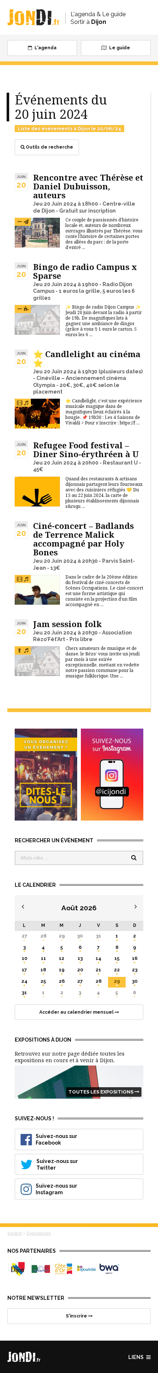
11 (43, 958)
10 (24, 958)
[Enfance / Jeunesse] (26, 221)
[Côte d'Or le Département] (63, 1269)
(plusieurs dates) (120, 371)
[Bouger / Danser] (19, 650)
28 (43, 936)
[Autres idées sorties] (19, 221)
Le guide (119, 47)
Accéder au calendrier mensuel (77, 1012)
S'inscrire (77, 1316)
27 (24, 936)
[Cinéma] (19, 402)
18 (43, 969)
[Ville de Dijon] (18, 1269)
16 (134, 958)
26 (62, 981)
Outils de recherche (49, 147)
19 (61, 969)
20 (80, 969)
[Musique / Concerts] (26, 402)
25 (43, 981)
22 (117, 969)
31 (98, 936)
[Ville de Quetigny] (86, 1269)
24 (24, 981)
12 (61, 958)
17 (24, 969)
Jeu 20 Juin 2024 (54, 204)
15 (116, 958)
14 (98, 958)
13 (80, 958)
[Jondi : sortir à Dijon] (33, 17)
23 (134, 969)
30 (80, 936)
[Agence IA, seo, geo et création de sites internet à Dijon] (109, 1269)
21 (98, 969)
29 (62, 936)
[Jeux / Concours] (26, 308)
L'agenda (45, 47)
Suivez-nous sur (56, 1139)
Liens (136, 1357)
